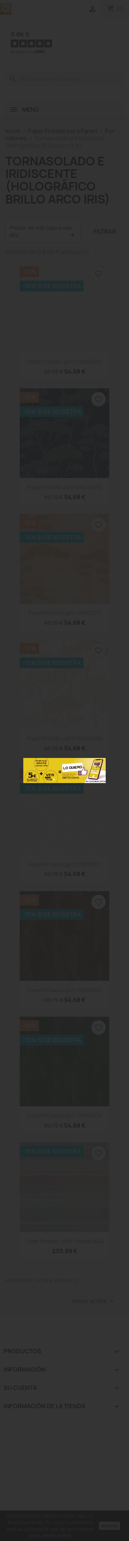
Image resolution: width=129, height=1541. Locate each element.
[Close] (98, 766)
